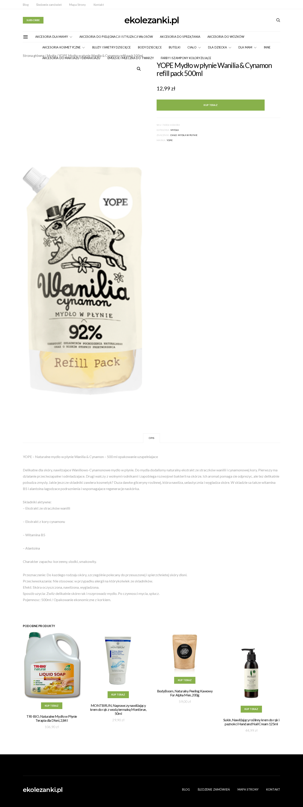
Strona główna (33, 56)
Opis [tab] (152, 437)
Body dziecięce (150, 47)
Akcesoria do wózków (225, 36)
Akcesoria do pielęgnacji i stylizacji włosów (116, 36)
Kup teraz (210, 105)
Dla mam (245, 47)
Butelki (174, 47)
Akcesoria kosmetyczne (61, 47)
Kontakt (99, 4)
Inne (267, 47)
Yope (170, 140)
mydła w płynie (188, 135)
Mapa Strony (77, 4)
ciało (173, 135)
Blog (25, 4)
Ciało (192, 47)
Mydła (175, 130)
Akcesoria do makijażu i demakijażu (71, 58)
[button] (139, 69)
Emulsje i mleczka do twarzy (131, 58)
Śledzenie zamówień (48, 4)
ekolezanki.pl (151, 20)
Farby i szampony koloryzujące (186, 58)
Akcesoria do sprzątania (180, 36)
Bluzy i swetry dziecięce (111, 47)
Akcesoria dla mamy (51, 36)
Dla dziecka (217, 47)
